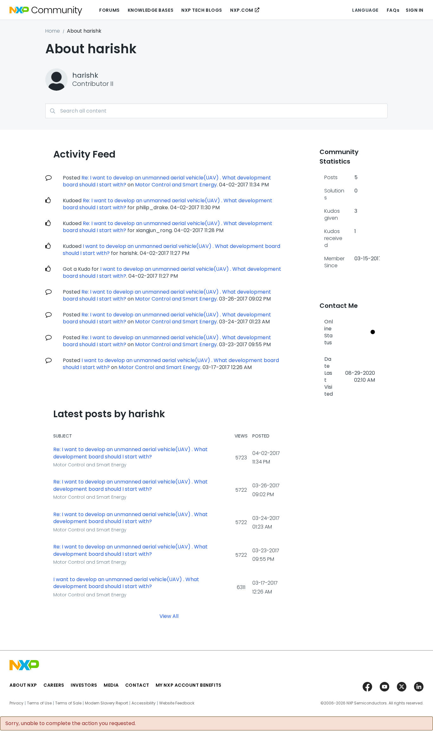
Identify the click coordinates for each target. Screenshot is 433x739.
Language (365, 10)
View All (168, 615)
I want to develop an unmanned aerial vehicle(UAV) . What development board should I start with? (126, 583)
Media (111, 685)
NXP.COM (241, 10)
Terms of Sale (68, 703)
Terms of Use (39, 703)
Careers (53, 685)
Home (52, 31)
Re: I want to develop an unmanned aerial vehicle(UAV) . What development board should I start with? (167, 204)
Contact (137, 685)
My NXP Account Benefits (189, 685)
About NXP (23, 685)
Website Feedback (176, 703)
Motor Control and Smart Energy (176, 184)
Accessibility (144, 703)
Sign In (414, 10)
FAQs (393, 10)
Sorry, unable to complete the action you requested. (70, 723)
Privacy (16, 703)
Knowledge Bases (150, 10)
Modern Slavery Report (106, 703)
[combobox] (216, 110)
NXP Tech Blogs (201, 10)
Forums (109, 10)
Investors (84, 685)
